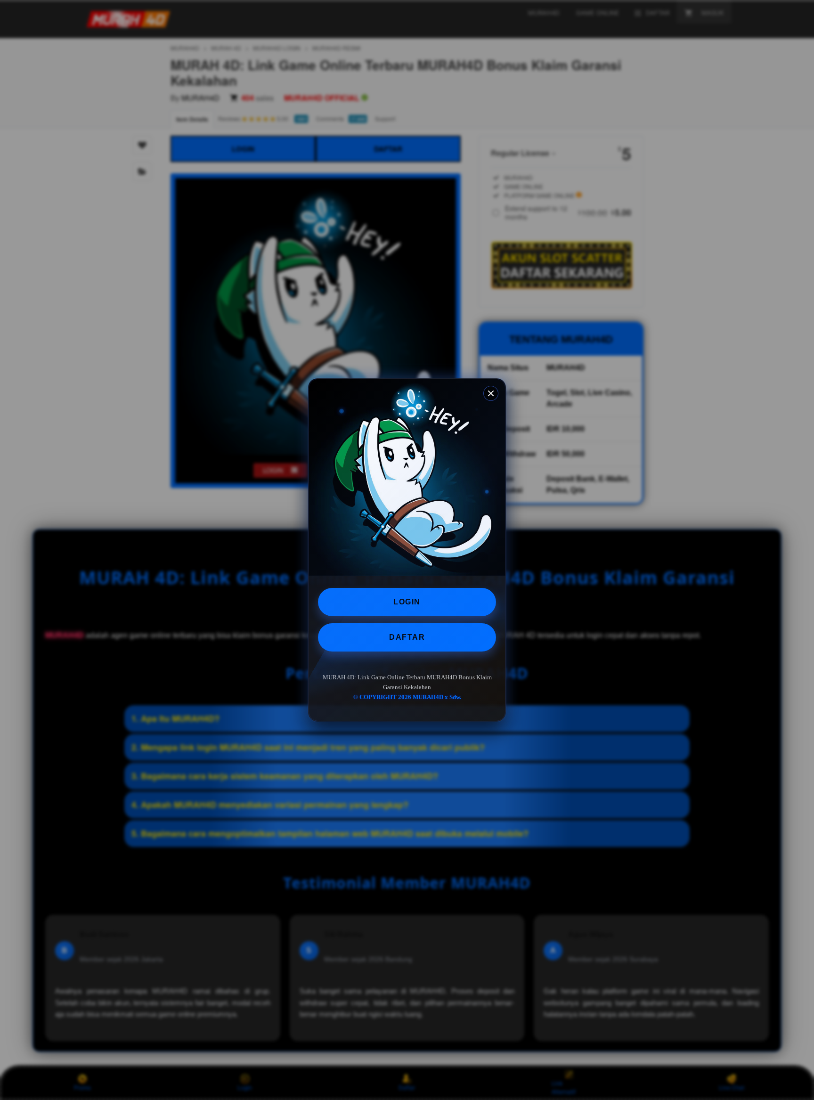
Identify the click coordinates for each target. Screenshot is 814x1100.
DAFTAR (407, 637)
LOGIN (407, 602)
